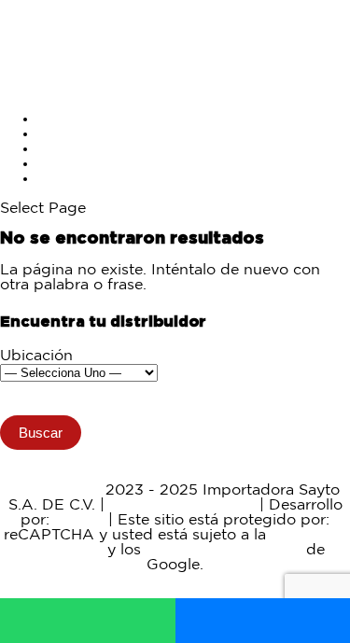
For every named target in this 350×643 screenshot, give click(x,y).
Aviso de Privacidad (182, 505)
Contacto (71, 179)
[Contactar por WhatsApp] (87, 620)
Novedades (78, 149)
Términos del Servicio (223, 550)
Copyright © (55, 490)
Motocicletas (83, 119)
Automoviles (83, 134)
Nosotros (70, 164)
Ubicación (36, 356)
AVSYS (79, 520)
